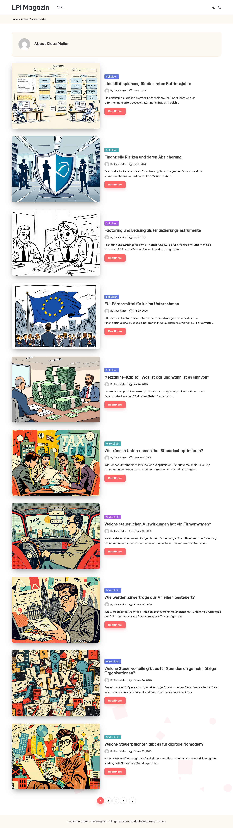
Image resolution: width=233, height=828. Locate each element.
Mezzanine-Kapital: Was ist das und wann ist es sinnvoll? (156, 377)
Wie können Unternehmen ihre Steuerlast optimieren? (153, 450)
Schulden (111, 76)
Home (15, 19)
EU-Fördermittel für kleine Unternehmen (141, 303)
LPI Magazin (30, 7)
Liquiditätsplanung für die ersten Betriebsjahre (147, 83)
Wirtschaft (112, 443)
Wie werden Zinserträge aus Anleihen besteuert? (149, 597)
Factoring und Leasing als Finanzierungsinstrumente (152, 230)
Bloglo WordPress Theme (149, 821)
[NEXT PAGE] (132, 800)
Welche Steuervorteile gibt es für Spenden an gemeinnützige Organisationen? (160, 670)
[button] (132, 800)
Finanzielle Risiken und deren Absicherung (143, 157)
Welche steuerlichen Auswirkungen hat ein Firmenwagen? (157, 524)
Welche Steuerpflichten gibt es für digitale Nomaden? (154, 744)
